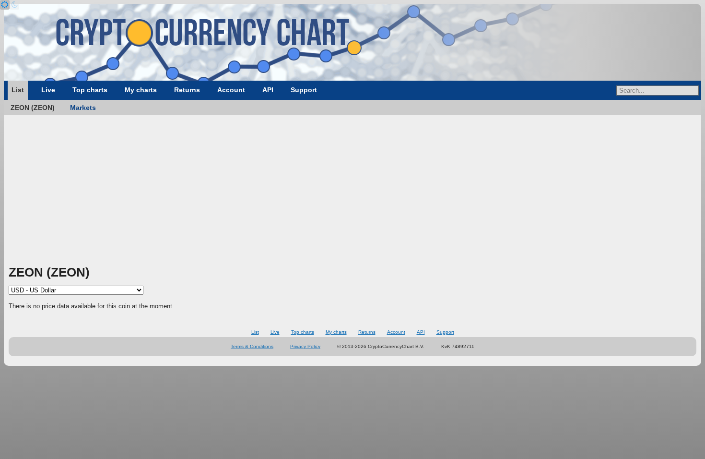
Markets (83, 107)
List (18, 90)
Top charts (89, 90)
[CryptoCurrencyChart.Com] (352, 42)
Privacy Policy (305, 346)
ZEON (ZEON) (33, 107)
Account (231, 90)
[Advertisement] (352, 192)
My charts (141, 90)
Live (48, 90)
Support (304, 90)
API (267, 90)
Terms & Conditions (252, 346)
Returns (187, 90)
